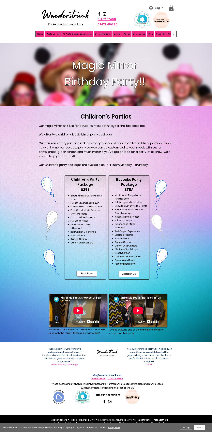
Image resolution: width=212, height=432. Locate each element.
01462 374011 (98, 378)
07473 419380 (115, 378)
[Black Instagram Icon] (104, 14)
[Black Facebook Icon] (99, 14)
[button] (171, 8)
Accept (199, 427)
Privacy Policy (114, 427)
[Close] (208, 427)
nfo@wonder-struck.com (107, 375)
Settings (186, 427)
